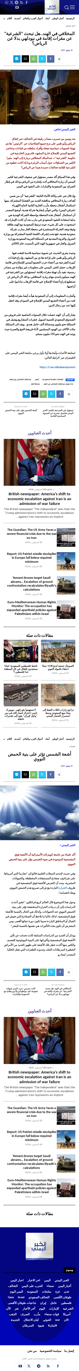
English (48, 489)
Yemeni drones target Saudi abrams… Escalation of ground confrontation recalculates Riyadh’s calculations (31, 584)
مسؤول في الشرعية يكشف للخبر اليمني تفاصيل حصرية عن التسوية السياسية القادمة (58, 413)
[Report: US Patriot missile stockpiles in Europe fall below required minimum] (66, 561)
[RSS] (21, 3)
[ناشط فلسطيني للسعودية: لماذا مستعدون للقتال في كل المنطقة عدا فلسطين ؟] (21, 651)
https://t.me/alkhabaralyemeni (57, 367)
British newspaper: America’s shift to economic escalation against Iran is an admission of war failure (39, 499)
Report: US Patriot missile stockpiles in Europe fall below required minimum (31, 558)
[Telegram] (17, 3)
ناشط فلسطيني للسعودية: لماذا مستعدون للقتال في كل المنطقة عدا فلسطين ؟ (21, 669)
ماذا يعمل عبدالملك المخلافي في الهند (58, 384)
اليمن (37, 380)
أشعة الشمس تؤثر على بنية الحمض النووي (21, 411)
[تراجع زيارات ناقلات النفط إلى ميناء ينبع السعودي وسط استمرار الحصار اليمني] (58, 695)
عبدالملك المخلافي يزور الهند (20, 380)
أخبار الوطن (70, 26)
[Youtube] (17, 7)
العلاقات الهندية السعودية (53, 380)
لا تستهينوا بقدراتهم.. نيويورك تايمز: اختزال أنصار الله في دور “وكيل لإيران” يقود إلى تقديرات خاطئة (21, 715)
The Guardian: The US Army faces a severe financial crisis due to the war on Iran (32, 534)
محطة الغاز (35, 384)
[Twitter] (12, 3)
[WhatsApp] (7, 3)
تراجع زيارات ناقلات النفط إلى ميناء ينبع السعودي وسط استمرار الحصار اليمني (58, 713)
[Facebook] (26, 3)
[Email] (25, 59)
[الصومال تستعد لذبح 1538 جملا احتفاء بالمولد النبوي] (58, 651)
